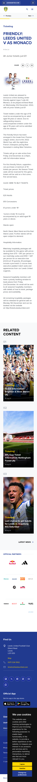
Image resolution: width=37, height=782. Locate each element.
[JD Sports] (14, 587)
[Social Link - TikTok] (23, 678)
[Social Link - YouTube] (28, 678)
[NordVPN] (22, 612)
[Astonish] (14, 579)
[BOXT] (14, 604)
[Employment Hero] (14, 620)
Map (9, 658)
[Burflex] (31, 579)
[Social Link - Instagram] (17, 678)
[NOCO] (6, 604)
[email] (32, 65)
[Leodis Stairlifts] (31, 612)
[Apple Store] (9, 704)
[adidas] (24, 562)
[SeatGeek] (6, 612)
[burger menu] (32, 9)
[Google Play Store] (23, 704)
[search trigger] (27, 9)
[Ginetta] (14, 612)
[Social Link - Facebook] (5, 678)
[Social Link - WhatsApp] (5, 684)
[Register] (32, 2)
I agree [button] (22, 764)
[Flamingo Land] (22, 579)
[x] (27, 65)
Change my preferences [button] (22, 774)
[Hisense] (6, 579)
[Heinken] (22, 604)
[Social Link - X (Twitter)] (11, 678)
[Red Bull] (12, 562)
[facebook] (23, 65)
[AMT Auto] (22, 587)
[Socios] (31, 604)
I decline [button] (22, 768)
